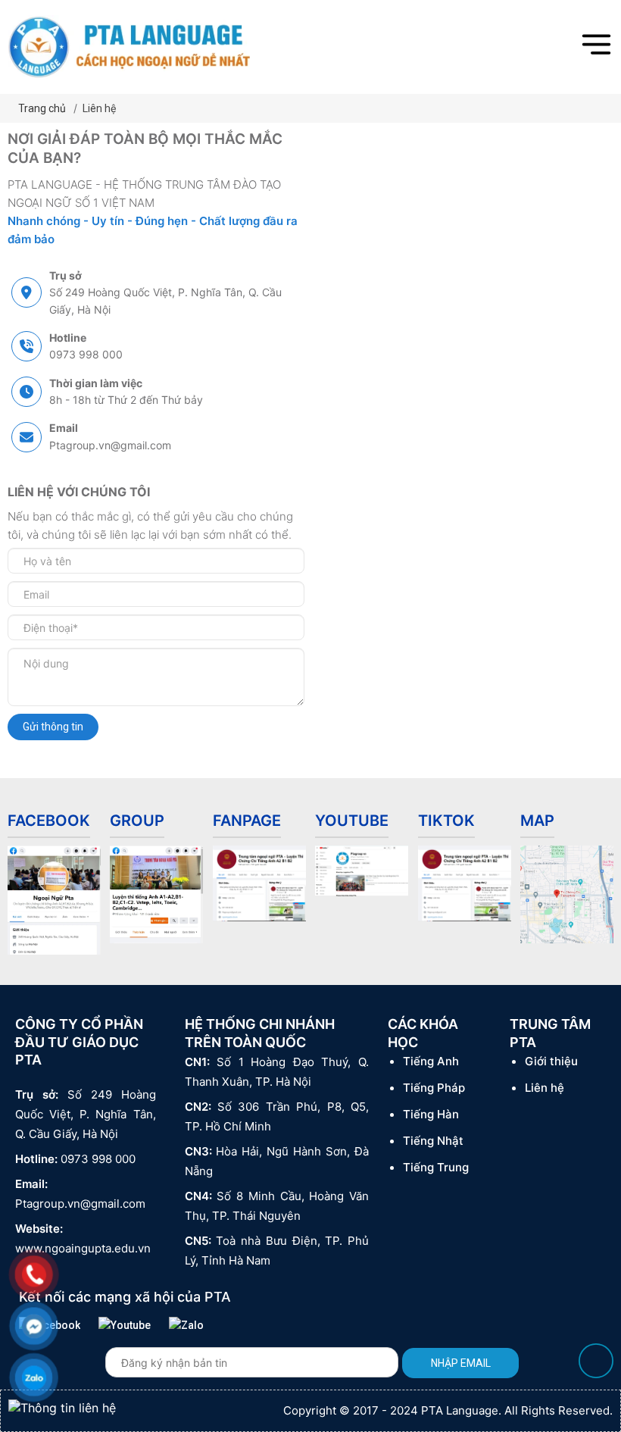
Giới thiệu (551, 1061)
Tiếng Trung (436, 1167)
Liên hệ (99, 108)
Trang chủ (42, 108)
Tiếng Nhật (433, 1140)
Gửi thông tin (53, 727)
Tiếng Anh (431, 1061)
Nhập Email (461, 1363)
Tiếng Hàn (431, 1114)
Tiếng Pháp (434, 1087)
